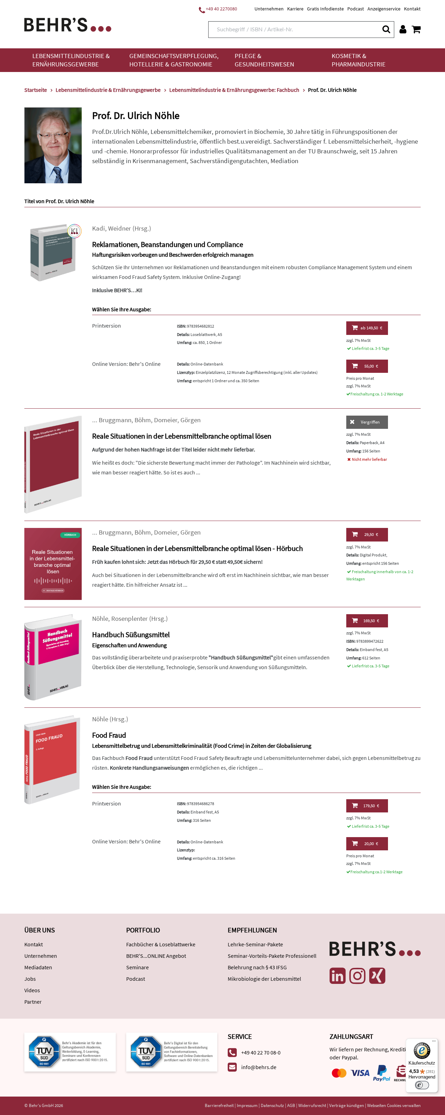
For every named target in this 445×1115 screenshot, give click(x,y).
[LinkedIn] (338, 975)
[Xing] (377, 975)
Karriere (295, 9)
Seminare (137, 967)
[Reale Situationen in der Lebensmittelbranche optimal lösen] (53, 464)
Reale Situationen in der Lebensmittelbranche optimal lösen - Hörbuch (197, 548)
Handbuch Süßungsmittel (131, 634)
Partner (33, 1001)
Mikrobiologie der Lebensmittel (264, 978)
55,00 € (371, 366)
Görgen (190, 420)
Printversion (106, 325)
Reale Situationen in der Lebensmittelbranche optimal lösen (181, 436)
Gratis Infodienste (325, 9)
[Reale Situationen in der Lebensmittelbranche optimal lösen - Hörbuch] (53, 563)
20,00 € (371, 844)
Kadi (98, 228)
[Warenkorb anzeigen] (416, 29)
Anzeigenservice (383, 9)
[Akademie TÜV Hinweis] (172, 1052)
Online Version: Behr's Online (126, 363)
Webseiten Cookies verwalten (394, 1105)
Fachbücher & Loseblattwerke (160, 944)
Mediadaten (38, 967)
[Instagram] (357, 975)
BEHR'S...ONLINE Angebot (156, 955)
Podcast (355, 9)
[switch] (422, 1085)
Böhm (143, 420)
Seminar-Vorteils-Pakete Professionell (272, 955)
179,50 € (371, 806)
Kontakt (412, 9)
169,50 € (371, 621)
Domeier (165, 420)
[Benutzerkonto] (402, 29)
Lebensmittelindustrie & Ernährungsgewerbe (71, 60)
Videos (32, 990)
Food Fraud (109, 735)
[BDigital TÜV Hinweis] (70, 1052)
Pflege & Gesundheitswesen (264, 60)
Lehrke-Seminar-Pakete (255, 944)
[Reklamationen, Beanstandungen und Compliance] (53, 252)
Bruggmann (115, 420)
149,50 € (371, 328)
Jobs (30, 978)
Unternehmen (269, 9)
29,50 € (371, 534)
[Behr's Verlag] (67, 24)
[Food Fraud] (53, 759)
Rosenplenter (129, 619)
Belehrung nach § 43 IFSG (257, 967)
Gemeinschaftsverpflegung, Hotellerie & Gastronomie (174, 60)
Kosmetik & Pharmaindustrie (359, 60)
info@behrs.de (258, 1067)
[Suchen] (386, 29)
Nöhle (100, 619)
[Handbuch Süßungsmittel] (53, 656)
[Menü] (434, 1042)
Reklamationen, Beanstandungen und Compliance (167, 244)
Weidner (119, 228)
